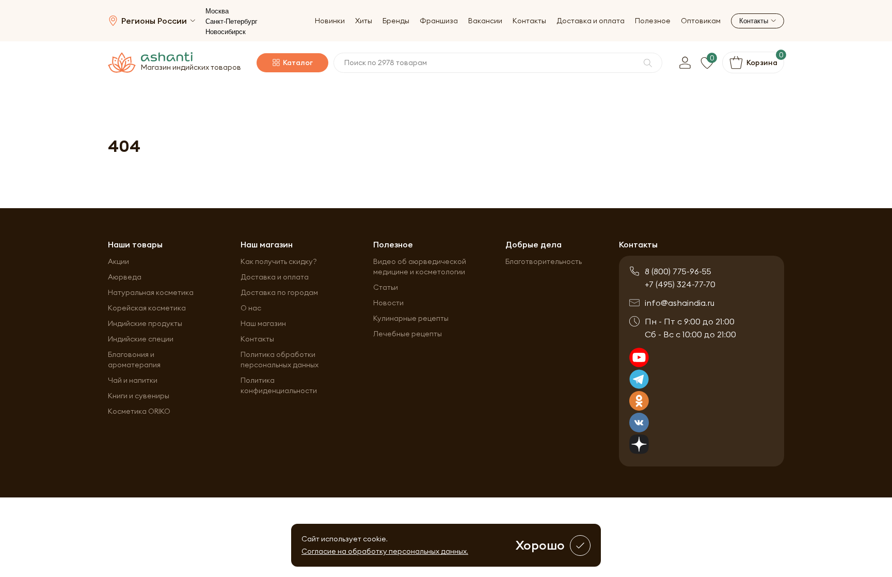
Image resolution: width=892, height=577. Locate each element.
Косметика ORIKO (139, 411)
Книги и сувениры (138, 395)
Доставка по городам (279, 292)
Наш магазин (263, 323)
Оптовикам (701, 21)
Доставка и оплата (590, 21)
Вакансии (485, 21)
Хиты (363, 21)
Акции (118, 261)
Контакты (529, 21)
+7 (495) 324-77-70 (680, 284)
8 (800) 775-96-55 (678, 271)
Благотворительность (543, 261)
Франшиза (439, 21)
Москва (217, 11)
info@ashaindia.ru (679, 303)
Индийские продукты (145, 323)
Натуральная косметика (151, 292)
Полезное (653, 21)
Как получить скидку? (279, 261)
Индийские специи (140, 339)
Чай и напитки (132, 380)
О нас (251, 308)
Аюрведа (124, 277)
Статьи (385, 287)
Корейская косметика (147, 308)
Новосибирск (225, 32)
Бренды (396, 21)
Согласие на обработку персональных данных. (384, 551)
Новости (388, 302)
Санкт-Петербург (231, 21)
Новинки (330, 21)
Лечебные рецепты (407, 333)
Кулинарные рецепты (411, 318)
